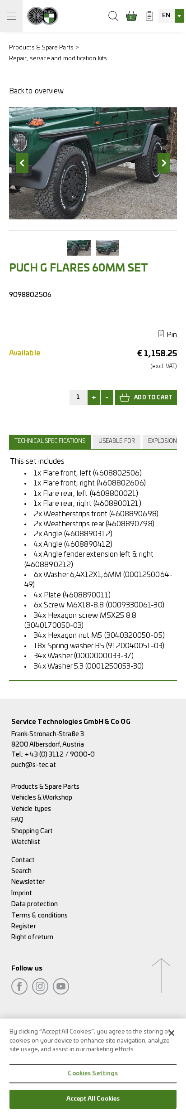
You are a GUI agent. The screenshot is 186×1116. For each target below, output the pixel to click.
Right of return (32, 937)
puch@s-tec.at (33, 765)
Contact (23, 860)
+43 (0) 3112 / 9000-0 (60, 754)
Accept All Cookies (93, 1099)
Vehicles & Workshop (42, 797)
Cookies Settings (93, 1074)
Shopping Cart (32, 831)
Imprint (22, 893)
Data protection (34, 904)
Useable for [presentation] (116, 441)
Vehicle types (31, 808)
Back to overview (36, 91)
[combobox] (171, 16)
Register (23, 926)
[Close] (171, 1033)
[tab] (51, 441)
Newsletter (28, 881)
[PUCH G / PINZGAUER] (43, 16)
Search (21, 871)
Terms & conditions (39, 915)
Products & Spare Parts (41, 48)
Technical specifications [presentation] (49, 441)
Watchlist (25, 842)
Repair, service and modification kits (58, 59)
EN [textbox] (166, 16)
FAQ (17, 819)
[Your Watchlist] (149, 16)
